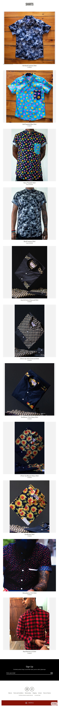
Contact (40, 693)
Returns (10, 693)
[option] (29, 38)
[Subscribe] (51, 673)
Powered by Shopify (37, 695)
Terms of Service (47, 693)
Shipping (34, 693)
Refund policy (28, 693)
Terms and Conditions (18, 693)
